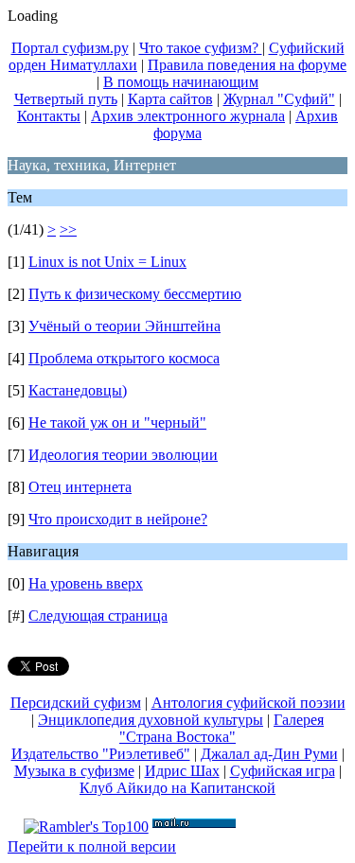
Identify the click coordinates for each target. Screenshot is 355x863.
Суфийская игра (282, 771)
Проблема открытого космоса (124, 358)
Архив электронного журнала (188, 116)
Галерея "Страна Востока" (221, 728)
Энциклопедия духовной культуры (150, 720)
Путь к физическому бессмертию (134, 294)
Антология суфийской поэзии (248, 703)
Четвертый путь (65, 99)
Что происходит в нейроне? (117, 519)
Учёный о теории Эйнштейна (124, 326)
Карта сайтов (170, 99)
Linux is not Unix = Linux (107, 262)
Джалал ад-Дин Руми (269, 754)
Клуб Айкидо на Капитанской (177, 788)
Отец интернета (80, 487)
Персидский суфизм (75, 703)
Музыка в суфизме (74, 771)
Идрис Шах (182, 771)
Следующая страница (98, 616)
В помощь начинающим (180, 82)
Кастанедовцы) (77, 390)
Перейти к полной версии (92, 846)
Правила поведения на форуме (247, 65)
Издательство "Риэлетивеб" (100, 754)
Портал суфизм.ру (70, 48)
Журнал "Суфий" (279, 99)
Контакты (48, 116)
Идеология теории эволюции (123, 455)
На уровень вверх (85, 583)
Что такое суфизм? (200, 48)
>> (68, 229)
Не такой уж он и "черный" (117, 422)
